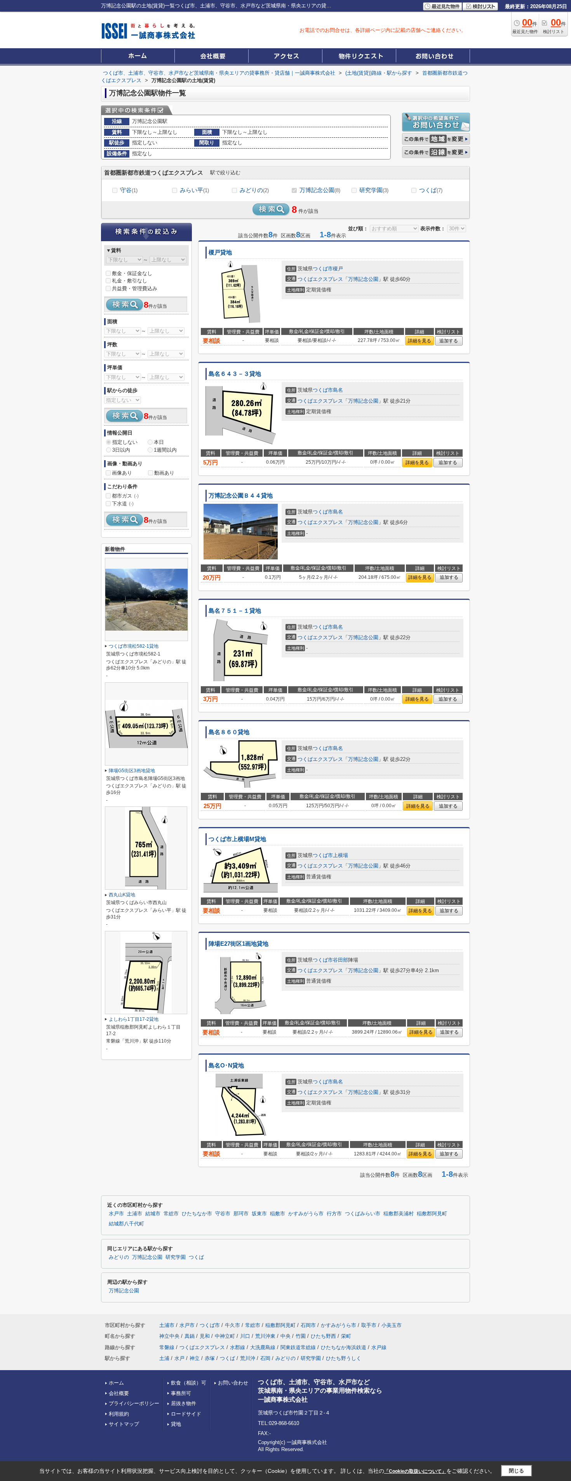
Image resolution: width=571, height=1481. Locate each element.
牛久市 (232, 1325)
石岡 (265, 1358)
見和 (205, 1336)
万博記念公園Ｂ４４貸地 (241, 495)
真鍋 (190, 1336)
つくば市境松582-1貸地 (133, 646)
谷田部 (340, 960)
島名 (338, 390)
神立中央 (169, 1336)
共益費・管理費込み (134, 288)
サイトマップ (124, 1424)
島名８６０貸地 (229, 732)
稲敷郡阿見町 (432, 1213)
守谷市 (222, 1213)
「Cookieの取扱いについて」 (415, 1471)
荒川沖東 (265, 1336)
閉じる (516, 1471)
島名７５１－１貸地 (235, 611)
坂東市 (259, 1213)
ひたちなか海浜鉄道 (343, 1347)
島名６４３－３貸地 (235, 374)
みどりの (254, 190)
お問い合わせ (233, 1383)
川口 (245, 1336)
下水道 (123, 504)
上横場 (340, 855)
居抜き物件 (183, 1403)
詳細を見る (419, 341)
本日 (159, 442)
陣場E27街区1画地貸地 (238, 944)
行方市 (334, 1213)
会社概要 (119, 1393)
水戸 (179, 1358)
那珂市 (241, 1213)
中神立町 (225, 1336)
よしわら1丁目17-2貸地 (133, 1019)
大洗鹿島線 (262, 1347)
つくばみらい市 (362, 1213)
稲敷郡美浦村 (398, 1213)
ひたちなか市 (197, 1213)
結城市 (152, 1213)
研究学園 (373, 190)
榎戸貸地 (220, 252)
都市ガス (125, 496)
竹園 (301, 1336)
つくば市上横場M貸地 (237, 839)
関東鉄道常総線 (298, 1347)
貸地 (176, 1424)
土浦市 (134, 1213)
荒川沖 (247, 1358)
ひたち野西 (323, 1336)
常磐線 (166, 1347)
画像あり (122, 473)
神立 (195, 1358)
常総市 (171, 1213)
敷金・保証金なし (132, 273)
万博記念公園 (319, 190)
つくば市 (323, 269)
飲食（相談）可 (188, 1383)
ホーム (116, 1383)
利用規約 (119, 1414)
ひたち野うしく (343, 1358)
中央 (285, 1336)
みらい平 (194, 190)
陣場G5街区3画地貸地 (132, 770)
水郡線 (237, 1347)
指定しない (125, 442)
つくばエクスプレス (320, 279)
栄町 (346, 1336)
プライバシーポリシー (134, 1403)
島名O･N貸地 (226, 1065)
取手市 (368, 1325)
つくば (430, 190)
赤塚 (210, 1358)
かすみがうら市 (306, 1213)
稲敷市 (277, 1213)
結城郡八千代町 (126, 1224)
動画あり (164, 473)
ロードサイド (186, 1414)
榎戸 (338, 269)
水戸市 (116, 1213)
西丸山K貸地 (122, 894)
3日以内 (121, 450)
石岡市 (308, 1325)
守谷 (129, 190)
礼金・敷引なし (129, 281)
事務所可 (181, 1393)
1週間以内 (165, 450)
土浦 (164, 1358)
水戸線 (378, 1347)
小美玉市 (391, 1325)
